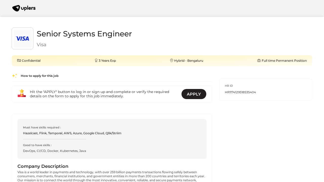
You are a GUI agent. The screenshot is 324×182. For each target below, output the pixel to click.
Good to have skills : (37, 145)
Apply (194, 94)
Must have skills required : (42, 127)
